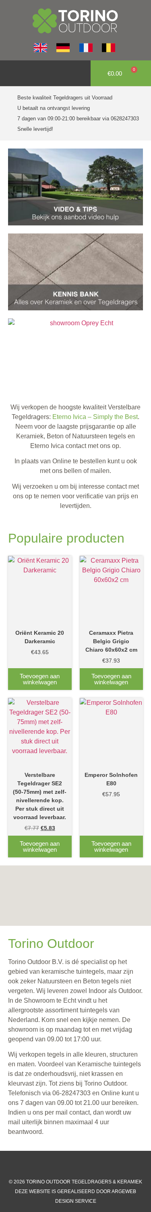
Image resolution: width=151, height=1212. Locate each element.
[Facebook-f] (51, 1165)
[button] (10, 73)
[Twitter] (84, 1165)
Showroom (39, 1000)
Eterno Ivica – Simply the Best (95, 416)
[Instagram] (68, 1165)
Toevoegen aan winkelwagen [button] (40, 679)
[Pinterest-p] (100, 1165)
